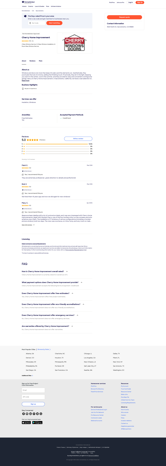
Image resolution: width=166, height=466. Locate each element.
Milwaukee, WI (31, 362)
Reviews (32, 61)
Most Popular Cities (28, 349)
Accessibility (91, 452)
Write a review (78, 139)
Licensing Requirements (128, 403)
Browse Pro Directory (97, 389)
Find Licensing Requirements (74, 250)
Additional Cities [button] (26, 375)
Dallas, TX (116, 354)
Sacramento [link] (39, 11)
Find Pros (93, 386)
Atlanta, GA (30, 354)
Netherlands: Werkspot (94, 447)
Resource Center (126, 391)
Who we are (124, 412)
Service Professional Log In (99, 409)
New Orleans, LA (90, 362)
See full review (27, 225)
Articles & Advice (56, 6)
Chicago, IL (88, 354)
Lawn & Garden (39, 6)
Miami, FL (116, 358)
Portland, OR (59, 366)
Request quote (124, 17)
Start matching (54, 23)
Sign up (33, 404)
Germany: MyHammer (72, 447)
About (24, 61)
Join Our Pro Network (97, 412)
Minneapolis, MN (60, 362)
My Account (124, 386)
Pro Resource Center (97, 415)
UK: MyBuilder (105, 447)
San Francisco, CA (61, 370)
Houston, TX (59, 358)
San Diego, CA (31, 370)
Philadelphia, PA (31, 366)
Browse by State (43, 349)
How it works (125, 409)
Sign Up (140, 2)
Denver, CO (30, 358)
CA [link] (33, 11)
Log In (130, 2)
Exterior (30, 6)
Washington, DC (118, 370)
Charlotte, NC (60, 354)
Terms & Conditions (93, 455)
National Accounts (96, 420)
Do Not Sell (84, 452)
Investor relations (126, 420)
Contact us (124, 423)
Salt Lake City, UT (90, 366)
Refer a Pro (124, 394)
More (47, 6)
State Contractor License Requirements (34, 244)
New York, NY (118, 362)
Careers (123, 415)
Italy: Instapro (83, 447)
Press (122, 418)
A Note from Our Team (127, 400)
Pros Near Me (125, 397)
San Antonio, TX (118, 366)
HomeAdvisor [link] (26, 11)
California (78, 452)
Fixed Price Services (97, 391)
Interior (24, 6)
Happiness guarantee (127, 426)
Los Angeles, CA (89, 358)
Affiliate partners (126, 429)
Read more (25, 81)
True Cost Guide (126, 389)
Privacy (73, 452)
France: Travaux (61, 447)
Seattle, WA (88, 370)
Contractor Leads (96, 418)
